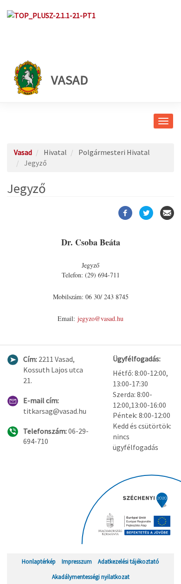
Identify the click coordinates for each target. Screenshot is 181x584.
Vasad (69, 79)
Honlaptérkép (39, 561)
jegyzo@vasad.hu (100, 318)
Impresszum (77, 561)
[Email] (167, 213)
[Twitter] (146, 213)
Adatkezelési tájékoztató (128, 561)
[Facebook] (125, 213)
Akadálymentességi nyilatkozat (90, 576)
